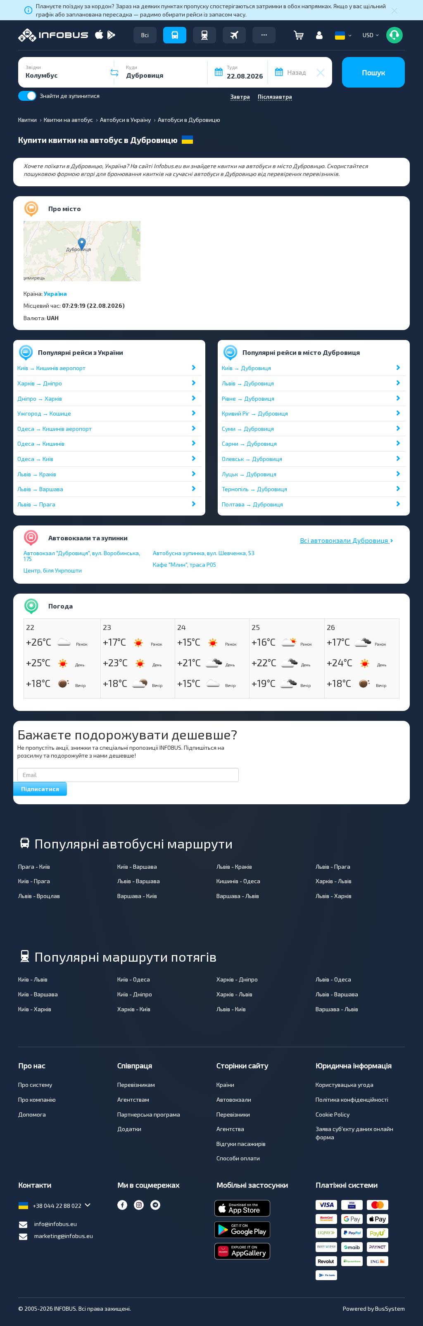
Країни (225, 1084)
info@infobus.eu (55, 1223)
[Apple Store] (99, 35)
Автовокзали (233, 1099)
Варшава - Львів (237, 895)
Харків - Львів (334, 880)
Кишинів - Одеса (238, 880)
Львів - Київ (231, 1008)
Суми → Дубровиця (248, 428)
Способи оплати (238, 1158)
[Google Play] (111, 35)
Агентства (230, 1128)
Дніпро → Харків (39, 398)
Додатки (129, 1128)
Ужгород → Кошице (44, 413)
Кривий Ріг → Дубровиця (255, 413)
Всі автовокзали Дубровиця (345, 540)
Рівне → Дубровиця (248, 398)
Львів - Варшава (138, 880)
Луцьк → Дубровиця (249, 474)
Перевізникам (136, 1084)
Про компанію (37, 1099)
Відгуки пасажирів (241, 1143)
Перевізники (233, 1114)
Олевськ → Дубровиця (252, 458)
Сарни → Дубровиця (249, 443)
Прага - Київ (34, 866)
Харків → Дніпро (39, 383)
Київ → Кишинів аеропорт (51, 367)
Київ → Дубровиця (246, 367)
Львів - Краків (234, 866)
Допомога (32, 1114)
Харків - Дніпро (237, 979)
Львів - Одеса (333, 979)
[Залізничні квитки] (204, 35)
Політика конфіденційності (352, 1099)
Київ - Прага (34, 880)
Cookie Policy (332, 1114)
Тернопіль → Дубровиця (254, 488)
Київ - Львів (33, 979)
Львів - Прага (333, 866)
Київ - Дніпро (134, 994)
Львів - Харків (334, 895)
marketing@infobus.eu (63, 1235)
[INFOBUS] (53, 35)
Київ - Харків (34, 1008)
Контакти (34, 1184)
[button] (264, 35)
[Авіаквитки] (234, 35)
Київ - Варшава (137, 866)
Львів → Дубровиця (248, 383)
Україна (55, 293)
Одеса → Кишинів (40, 443)
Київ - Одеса (133, 979)
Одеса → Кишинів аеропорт (54, 428)
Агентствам (133, 1099)
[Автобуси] (174, 35)
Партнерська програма (148, 1114)
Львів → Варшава (40, 488)
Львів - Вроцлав (39, 895)
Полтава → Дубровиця (252, 504)
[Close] (394, 10)
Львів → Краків (36, 474)
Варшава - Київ (137, 895)
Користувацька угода (344, 1084)
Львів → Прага (36, 504)
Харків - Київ (133, 1008)
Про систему (35, 1084)
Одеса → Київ (35, 458)
